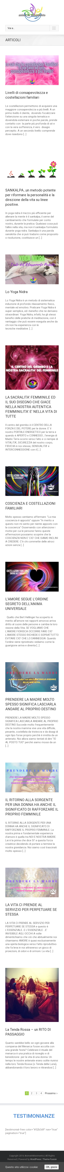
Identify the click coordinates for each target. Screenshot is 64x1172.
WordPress (35, 1159)
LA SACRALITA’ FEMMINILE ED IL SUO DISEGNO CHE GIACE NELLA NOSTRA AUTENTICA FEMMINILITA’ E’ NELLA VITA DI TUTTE (31, 406)
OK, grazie (51, 1167)
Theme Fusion (50, 1159)
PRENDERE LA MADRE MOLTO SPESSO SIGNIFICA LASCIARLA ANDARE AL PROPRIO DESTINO (30, 704)
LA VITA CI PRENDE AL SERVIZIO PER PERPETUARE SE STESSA (31, 909)
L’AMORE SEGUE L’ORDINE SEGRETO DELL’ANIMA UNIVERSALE (26, 604)
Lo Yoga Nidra (16, 292)
